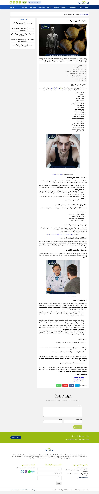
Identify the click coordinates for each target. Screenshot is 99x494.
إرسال (59, 483)
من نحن (80, 7)
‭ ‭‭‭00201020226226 (83, 477)
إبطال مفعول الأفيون (79, 79)
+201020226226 (35, 2)
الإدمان (81, 14)
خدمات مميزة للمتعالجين (79, 489)
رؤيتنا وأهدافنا (68, 489)
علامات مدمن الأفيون (78, 381)
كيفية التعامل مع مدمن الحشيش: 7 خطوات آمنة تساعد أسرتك (22, 46)
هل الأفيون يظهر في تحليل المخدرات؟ (75, 75)
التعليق (80, 405)
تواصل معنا (24, 7)
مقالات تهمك (42, 7)
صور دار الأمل (33, 7)
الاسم (60, 419)
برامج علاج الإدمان (72, 7)
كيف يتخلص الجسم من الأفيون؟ (77, 73)
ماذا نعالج (49, 7)
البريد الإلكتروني (78, 419)
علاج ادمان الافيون (57, 174)
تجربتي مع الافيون (79, 377)
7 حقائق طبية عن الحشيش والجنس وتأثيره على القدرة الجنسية (22, 35)
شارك (71, 385)
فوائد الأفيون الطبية (78, 379)
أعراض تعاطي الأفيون (79, 68)
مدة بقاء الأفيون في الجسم (78, 69)
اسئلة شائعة (81, 80)
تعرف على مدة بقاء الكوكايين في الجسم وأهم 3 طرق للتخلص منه (22, 40)
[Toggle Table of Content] (84, 65)
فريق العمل (62, 489)
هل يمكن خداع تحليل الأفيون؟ (77, 77)
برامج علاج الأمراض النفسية (60, 7)
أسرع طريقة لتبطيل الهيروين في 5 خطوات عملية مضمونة (22, 24)
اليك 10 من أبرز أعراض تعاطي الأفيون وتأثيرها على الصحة (22, 29)
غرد (77, 385)
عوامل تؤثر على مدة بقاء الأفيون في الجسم (74, 71)
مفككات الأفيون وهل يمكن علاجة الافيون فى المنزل (60, 234)
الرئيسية (87, 7)
